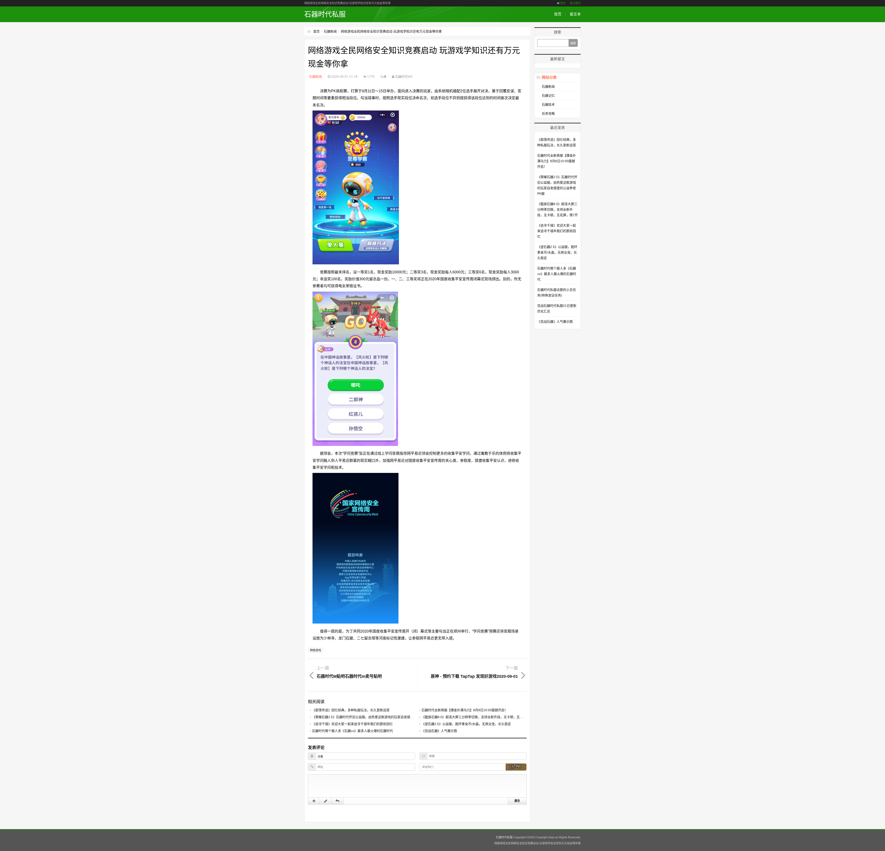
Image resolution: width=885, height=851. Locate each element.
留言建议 (575, 3)
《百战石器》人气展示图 (439, 731)
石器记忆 (548, 95)
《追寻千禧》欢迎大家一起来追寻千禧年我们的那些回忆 (352, 724)
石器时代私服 (325, 14)
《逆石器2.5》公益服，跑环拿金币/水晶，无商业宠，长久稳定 (466, 724)
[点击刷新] (516, 767)
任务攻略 (548, 113)
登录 (563, 3)
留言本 (575, 14)
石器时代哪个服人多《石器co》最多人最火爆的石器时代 (352, 731)
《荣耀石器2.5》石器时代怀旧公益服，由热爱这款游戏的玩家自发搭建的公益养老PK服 (374, 717)
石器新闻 (330, 31)
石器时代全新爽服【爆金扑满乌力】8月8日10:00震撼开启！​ (465, 710)
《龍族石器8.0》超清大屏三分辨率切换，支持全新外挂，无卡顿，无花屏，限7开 (480, 717)
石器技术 (548, 104)
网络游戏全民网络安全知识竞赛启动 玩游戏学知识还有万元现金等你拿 (391, 31)
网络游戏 (315, 650)
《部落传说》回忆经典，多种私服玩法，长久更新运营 (350, 710)
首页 (557, 14)
